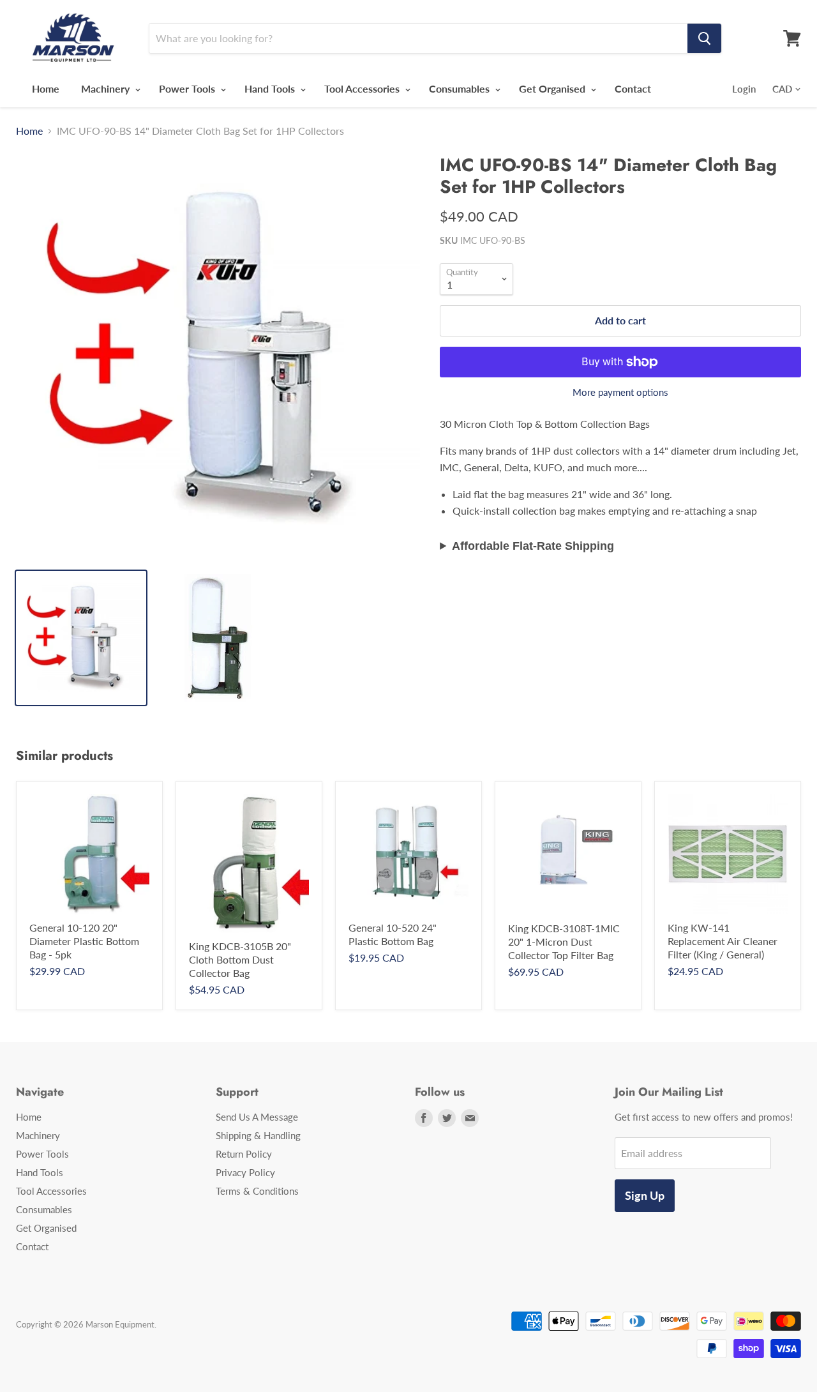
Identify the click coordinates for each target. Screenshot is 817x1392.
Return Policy (244, 1154)
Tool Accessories (363, 88)
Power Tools (188, 88)
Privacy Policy (245, 1172)
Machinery (106, 88)
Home (45, 88)
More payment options (620, 392)
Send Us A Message (257, 1117)
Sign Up (644, 1195)
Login (744, 89)
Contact (633, 88)
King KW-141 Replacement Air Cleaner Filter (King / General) (722, 940)
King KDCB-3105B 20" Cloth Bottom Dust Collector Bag (240, 959)
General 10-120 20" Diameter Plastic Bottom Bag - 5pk (84, 940)
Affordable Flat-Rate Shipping (533, 546)
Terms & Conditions (257, 1191)
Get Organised (553, 88)
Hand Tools (270, 88)
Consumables (460, 88)
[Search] (704, 38)
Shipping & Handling (258, 1135)
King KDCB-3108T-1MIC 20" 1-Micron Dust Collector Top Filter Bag (564, 941)
